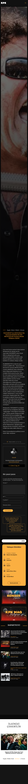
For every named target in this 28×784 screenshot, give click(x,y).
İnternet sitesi (6, 505)
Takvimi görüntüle (14, 583)
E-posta (5, 500)
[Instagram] (11, 465)
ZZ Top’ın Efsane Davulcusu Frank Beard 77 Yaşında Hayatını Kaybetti (19, 643)
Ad (4, 496)
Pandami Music (10, 576)
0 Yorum (22, 330)
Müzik (17, 330)
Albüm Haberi (18, 667)
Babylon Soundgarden (12, 554)
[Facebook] (18, 465)
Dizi (11, 636)
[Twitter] (9, 465)
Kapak (8, 330)
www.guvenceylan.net (14, 462)
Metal (12, 330)
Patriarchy (9, 560)
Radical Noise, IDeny (11, 571)
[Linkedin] (16, 465)
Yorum (5, 483)
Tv (15, 636)
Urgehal (8, 565)
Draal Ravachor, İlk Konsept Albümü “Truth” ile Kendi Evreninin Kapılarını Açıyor (17, 664)
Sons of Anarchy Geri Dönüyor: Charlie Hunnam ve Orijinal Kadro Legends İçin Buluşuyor (19, 632)
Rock (17, 656)
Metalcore (15, 678)
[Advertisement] (14, 701)
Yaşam (17, 647)
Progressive (13, 667)
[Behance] (13, 465)
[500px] (15, 465)
